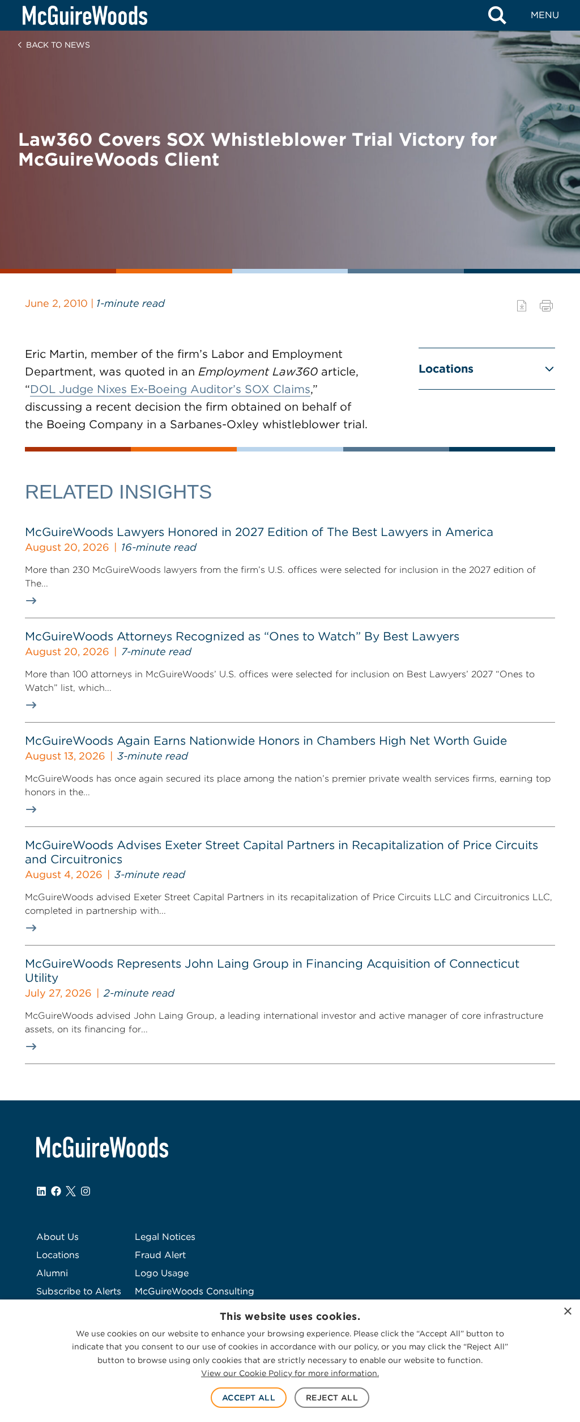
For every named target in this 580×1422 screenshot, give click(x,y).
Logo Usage (162, 1273)
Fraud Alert (160, 1255)
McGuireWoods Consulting (194, 1291)
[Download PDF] (521, 306)
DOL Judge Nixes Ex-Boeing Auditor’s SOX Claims (170, 389)
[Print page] (546, 306)
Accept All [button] (248, 1397)
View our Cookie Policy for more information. (290, 1373)
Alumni (52, 1273)
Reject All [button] (332, 1397)
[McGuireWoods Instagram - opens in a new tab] (85, 1191)
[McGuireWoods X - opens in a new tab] (71, 1191)
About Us (57, 1236)
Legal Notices (165, 1236)
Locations (446, 368)
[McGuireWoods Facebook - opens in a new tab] (56, 1191)
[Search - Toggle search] (497, 15)
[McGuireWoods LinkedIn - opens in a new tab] (41, 1191)
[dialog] (290, 1360)
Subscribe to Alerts (78, 1291)
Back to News (58, 44)
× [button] (567, 1311)
